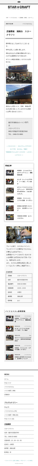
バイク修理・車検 (9, 415)
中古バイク (7, 383)
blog (5, 407)
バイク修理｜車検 (9, 390)
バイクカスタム (9, 387)
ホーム (6, 379)
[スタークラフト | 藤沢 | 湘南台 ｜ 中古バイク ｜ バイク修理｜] (19, 8)
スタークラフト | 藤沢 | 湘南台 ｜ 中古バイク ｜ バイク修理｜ (19, 460)
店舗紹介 (7, 394)
